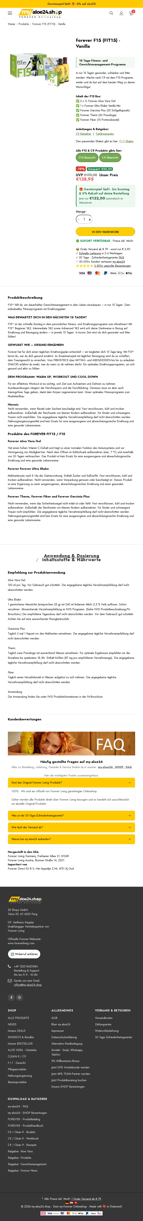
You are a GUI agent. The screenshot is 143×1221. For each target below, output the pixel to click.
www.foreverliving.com (21, 943)
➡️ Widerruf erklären (24, 954)
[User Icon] (121, 13)
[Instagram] (19, 997)
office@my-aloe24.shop (28, 985)
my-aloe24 (119, 262)
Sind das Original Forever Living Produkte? (37, 783)
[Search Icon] (111, 13)
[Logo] (40, 13)
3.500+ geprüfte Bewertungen (112, 266)
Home (11, 24)
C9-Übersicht (110, 158)
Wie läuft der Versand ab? (27, 827)
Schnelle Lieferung (90, 253)
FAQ (121, 257)
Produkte (23, 24)
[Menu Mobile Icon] (10, 13)
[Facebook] (11, 997)
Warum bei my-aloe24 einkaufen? (31, 839)
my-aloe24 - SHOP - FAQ (115, 767)
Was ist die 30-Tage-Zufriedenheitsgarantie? (38, 816)
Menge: (81, 212)
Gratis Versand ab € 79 (87, 1199)
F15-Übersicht (87, 158)
